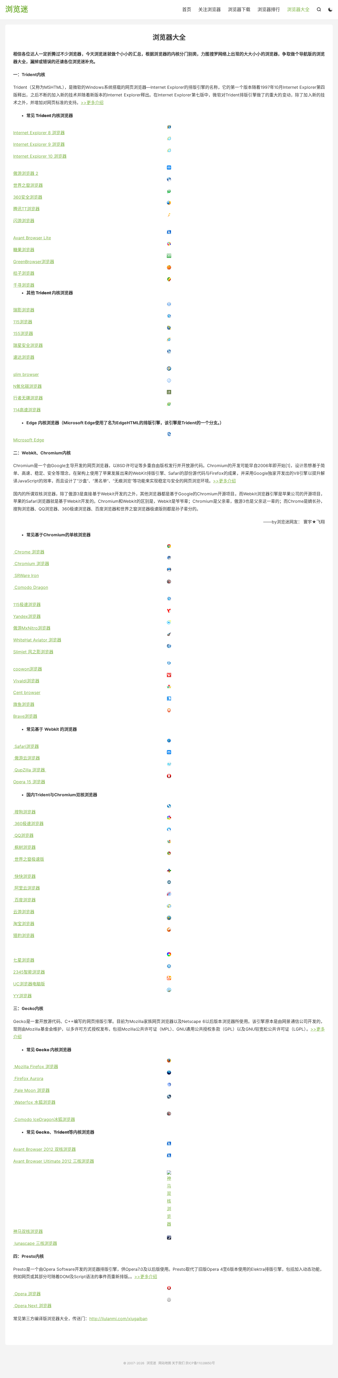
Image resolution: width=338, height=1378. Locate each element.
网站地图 (164, 1363)
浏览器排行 (268, 9)
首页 (186, 9)
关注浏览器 (209, 9)
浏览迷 (16, 9)
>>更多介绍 (92, 102)
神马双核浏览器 (28, 1231)
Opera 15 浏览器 (29, 781)
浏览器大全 (298, 9)
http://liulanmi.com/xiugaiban (118, 1318)
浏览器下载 (239, 9)
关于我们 (178, 1363)
